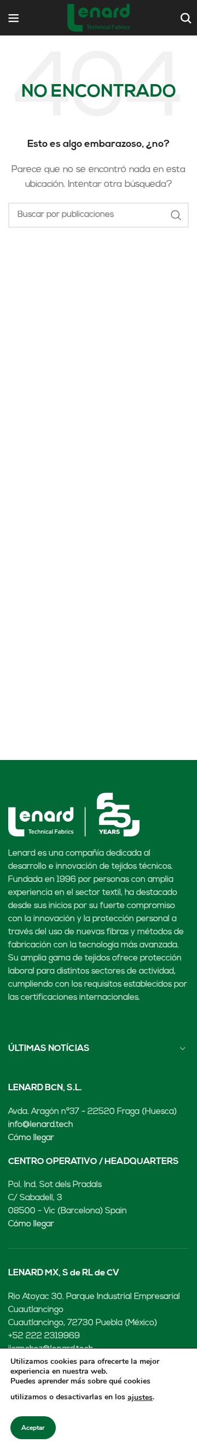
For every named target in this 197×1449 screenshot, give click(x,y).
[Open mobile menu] (14, 18)
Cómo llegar (31, 1138)
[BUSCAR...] (176, 215)
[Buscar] (184, 18)
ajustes (140, 1397)
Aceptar (33, 1427)
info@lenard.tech (40, 1125)
